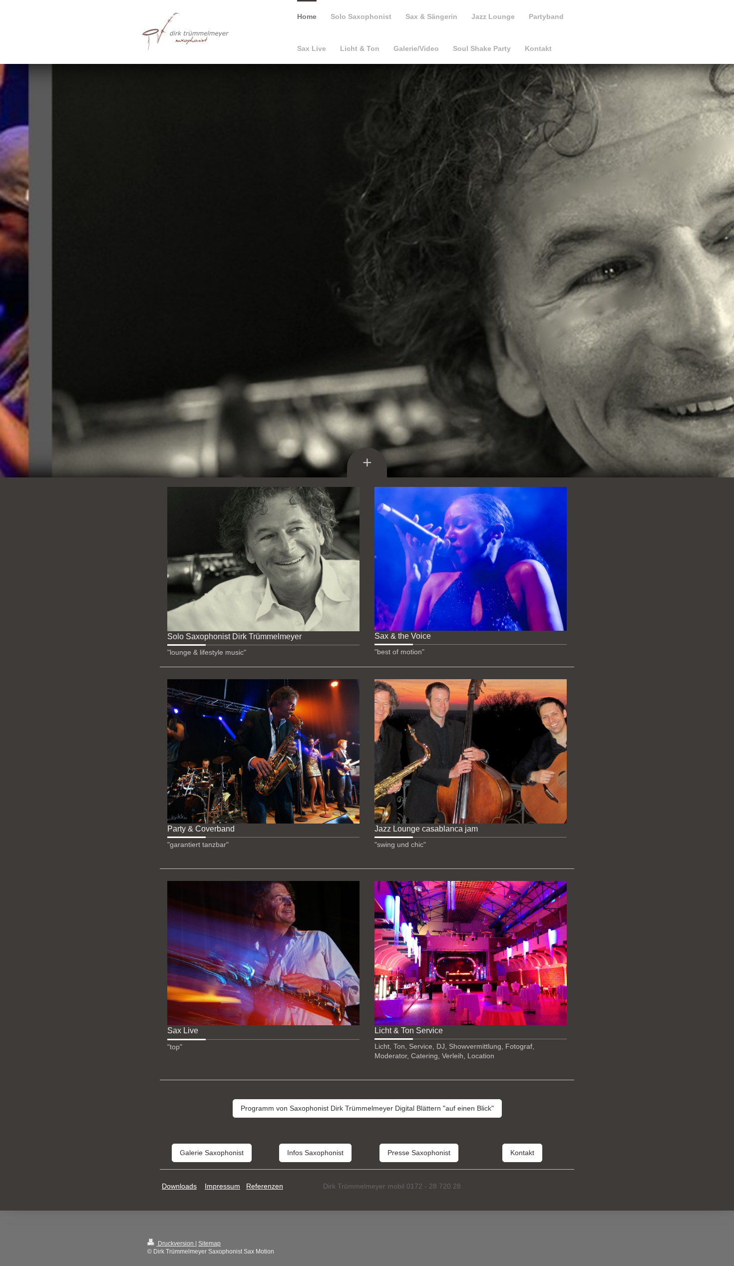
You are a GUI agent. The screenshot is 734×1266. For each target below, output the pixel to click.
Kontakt (522, 1153)
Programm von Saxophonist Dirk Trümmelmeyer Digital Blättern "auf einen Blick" (367, 1108)
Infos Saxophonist (315, 1153)
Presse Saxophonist (418, 1153)
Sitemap (209, 1243)
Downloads (179, 1186)
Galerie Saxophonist (212, 1153)
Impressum (222, 1186)
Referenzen (264, 1186)
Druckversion (175, 1243)
